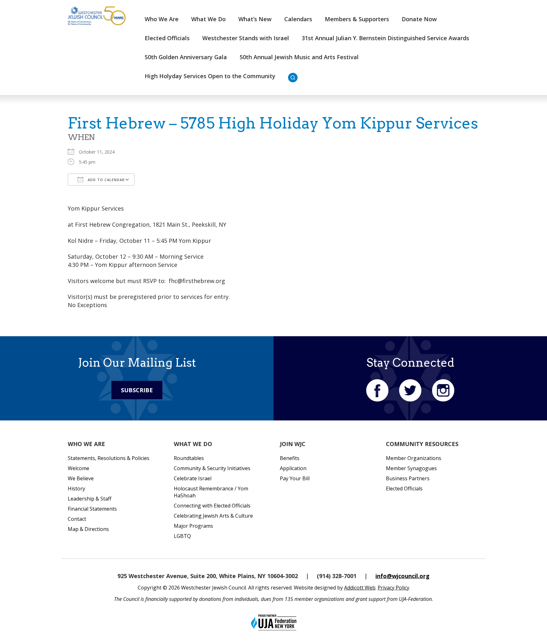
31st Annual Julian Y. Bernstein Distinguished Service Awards (385, 38)
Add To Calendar (105, 179)
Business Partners (408, 478)
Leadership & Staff (89, 498)
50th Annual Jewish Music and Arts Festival (299, 57)
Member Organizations (413, 458)
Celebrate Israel (192, 478)
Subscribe (137, 390)
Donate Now (419, 19)
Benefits (289, 458)
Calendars (298, 19)
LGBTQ (182, 536)
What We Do (208, 19)
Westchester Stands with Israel (245, 38)
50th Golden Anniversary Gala (186, 57)
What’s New (255, 19)
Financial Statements (92, 508)
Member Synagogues (411, 468)
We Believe (81, 478)
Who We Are (162, 19)
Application (293, 468)
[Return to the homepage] (97, 15)
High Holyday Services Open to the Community (210, 76)
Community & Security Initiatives (212, 468)
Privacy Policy (393, 587)
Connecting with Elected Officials (212, 505)
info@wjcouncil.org (402, 576)
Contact (77, 518)
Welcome (78, 468)
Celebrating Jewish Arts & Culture (213, 515)
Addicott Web (359, 587)
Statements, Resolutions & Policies (108, 458)
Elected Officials (167, 38)
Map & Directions (88, 529)
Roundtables (189, 458)
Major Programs (193, 525)
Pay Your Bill (295, 478)
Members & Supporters (357, 19)
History (76, 488)
